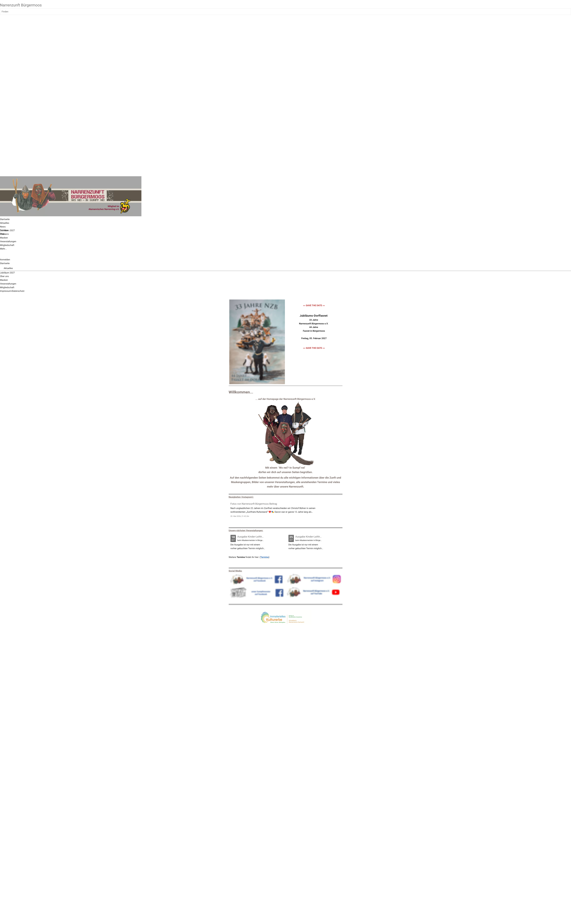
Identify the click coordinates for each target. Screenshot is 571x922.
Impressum (5, 291)
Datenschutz (18, 291)
